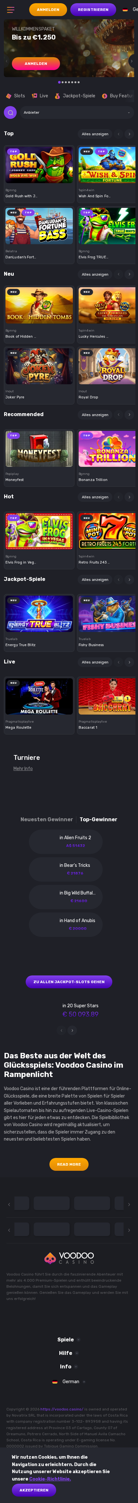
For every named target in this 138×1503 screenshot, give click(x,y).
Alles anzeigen (95, 134)
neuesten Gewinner (47, 819)
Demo (39, 175)
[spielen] (39, 162)
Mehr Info (23, 768)
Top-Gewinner (98, 819)
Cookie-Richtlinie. (50, 1479)
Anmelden (48, 9)
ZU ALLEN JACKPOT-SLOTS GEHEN (69, 982)
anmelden (36, 63)
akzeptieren (34, 1490)
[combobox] (77, 112)
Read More (69, 1164)
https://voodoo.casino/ (61, 1409)
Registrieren (93, 9)
